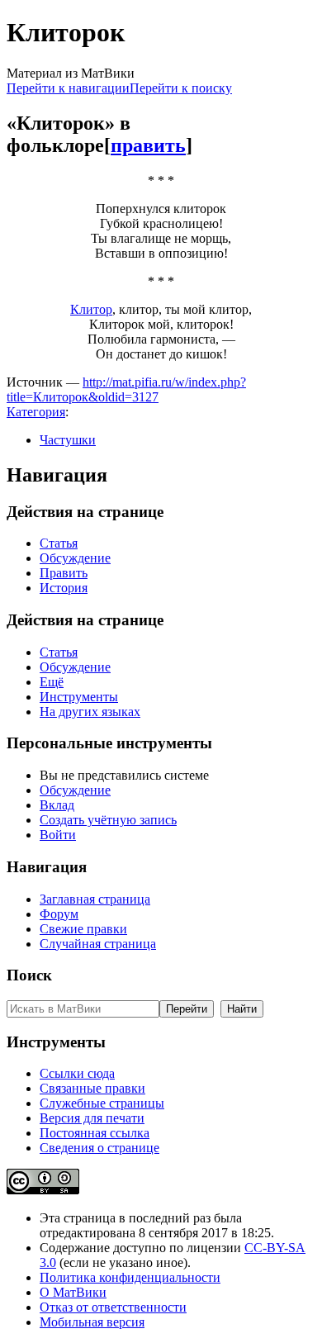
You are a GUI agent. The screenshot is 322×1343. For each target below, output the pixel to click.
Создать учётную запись (108, 820)
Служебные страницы (102, 1103)
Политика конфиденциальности (130, 1277)
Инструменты (79, 697)
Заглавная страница (95, 899)
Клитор (91, 309)
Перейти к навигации (68, 88)
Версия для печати (92, 1118)
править (148, 145)
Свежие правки (83, 929)
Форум (59, 914)
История (64, 588)
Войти (58, 835)
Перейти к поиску (181, 88)
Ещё (52, 682)
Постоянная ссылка (94, 1133)
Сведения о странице (99, 1148)
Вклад (57, 805)
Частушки (68, 440)
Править (64, 573)
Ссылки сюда (77, 1073)
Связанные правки (92, 1088)
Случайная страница (98, 944)
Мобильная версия (92, 1322)
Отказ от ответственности (113, 1307)
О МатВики (73, 1292)
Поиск (29, 975)
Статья (59, 543)
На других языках (90, 712)
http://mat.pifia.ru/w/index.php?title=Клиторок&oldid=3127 (126, 389)
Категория (36, 412)
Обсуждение (75, 558)
